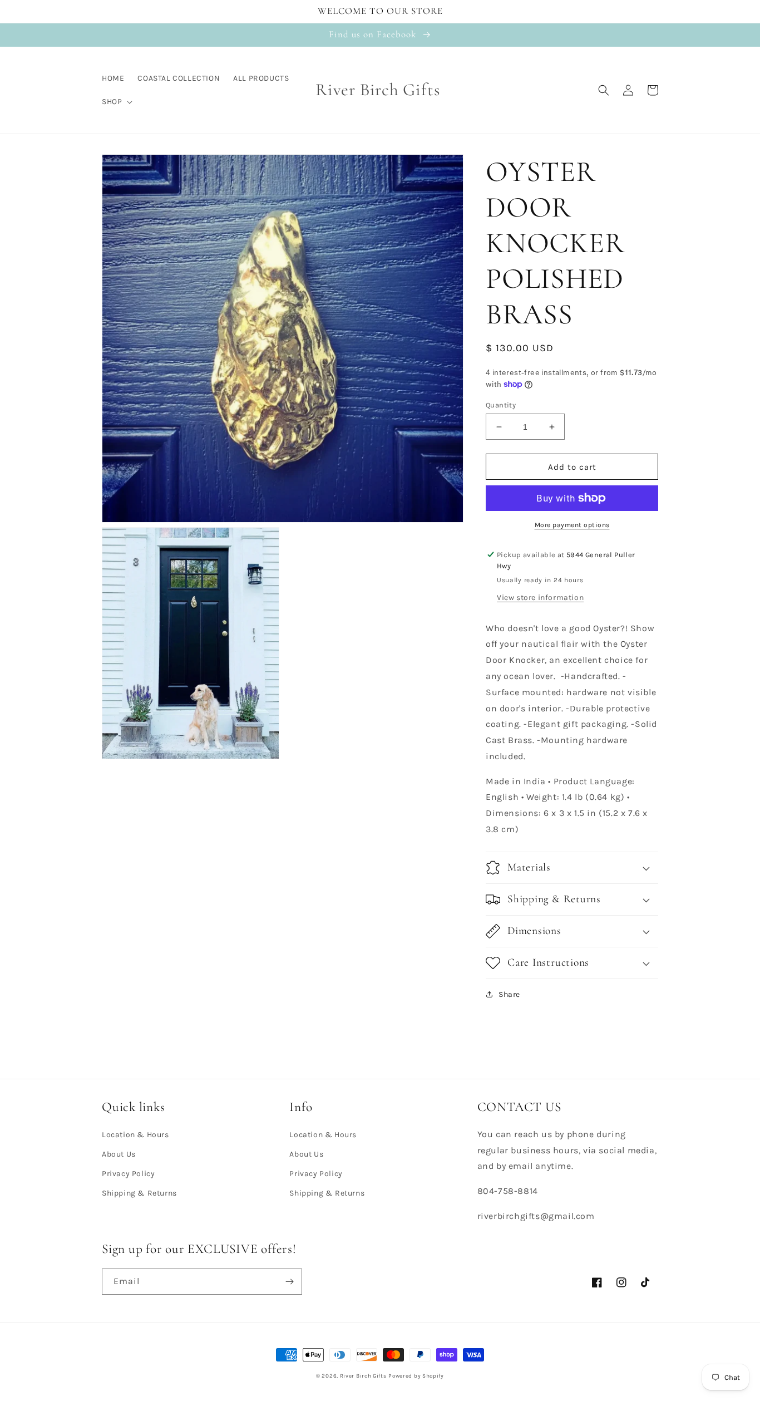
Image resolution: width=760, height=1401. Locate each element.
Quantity (501, 405)
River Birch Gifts (363, 1376)
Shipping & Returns (139, 1193)
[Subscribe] (289, 1282)
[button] (116, 102)
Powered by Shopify (416, 1376)
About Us (119, 1154)
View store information (540, 597)
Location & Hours (135, 1134)
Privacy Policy (128, 1173)
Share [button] (509, 994)
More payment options (572, 525)
